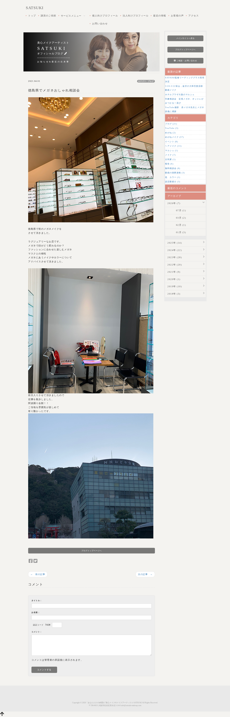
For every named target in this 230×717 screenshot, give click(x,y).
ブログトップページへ (91, 551)
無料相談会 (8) (172, 168)
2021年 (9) (173, 272)
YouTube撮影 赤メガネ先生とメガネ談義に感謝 (184, 109)
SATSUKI (34, 8)
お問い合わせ (100, 23)
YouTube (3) (171, 128)
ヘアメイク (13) (173, 146)
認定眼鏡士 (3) (172, 181)
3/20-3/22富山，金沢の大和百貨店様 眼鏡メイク (185, 88)
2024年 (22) (174, 250)
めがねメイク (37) (174, 137)
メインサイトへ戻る (185, 38)
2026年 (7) (173, 203)
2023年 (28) (174, 257)
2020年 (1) (173, 279)
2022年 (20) (174, 264)
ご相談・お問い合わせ (186, 61)
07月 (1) (176, 210)
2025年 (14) (174, 243)
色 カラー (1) (172, 177)
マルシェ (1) (171, 150)
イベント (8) (171, 141)
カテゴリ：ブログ (146, 81)
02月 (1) (176, 225)
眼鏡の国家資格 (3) (175, 173)
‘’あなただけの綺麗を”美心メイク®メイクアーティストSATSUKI (114, 703)
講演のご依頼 (48, 15)
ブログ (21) (171, 124)
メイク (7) (170, 155)
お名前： (35, 612)
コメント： (36, 632)
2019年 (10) (174, 286)
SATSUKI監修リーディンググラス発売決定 (184, 79)
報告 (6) (169, 164)
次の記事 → (145, 574)
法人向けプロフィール (135, 15)
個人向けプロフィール (105, 15)
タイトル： (36, 600)
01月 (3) (176, 232)
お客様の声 (177, 15)
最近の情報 (159, 15)
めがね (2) (170, 132)
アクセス (193, 15)
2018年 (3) (173, 294)
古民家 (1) (170, 159)
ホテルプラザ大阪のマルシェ (180, 94)
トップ (32, 15)
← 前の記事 (38, 574)
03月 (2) (176, 218)
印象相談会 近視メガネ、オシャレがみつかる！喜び (184, 101)
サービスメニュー (71, 16)
